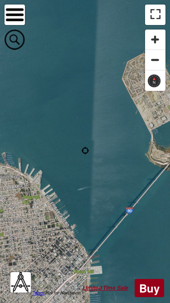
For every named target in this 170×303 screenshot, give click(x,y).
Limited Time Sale (105, 288)
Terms (38, 292)
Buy (149, 288)
